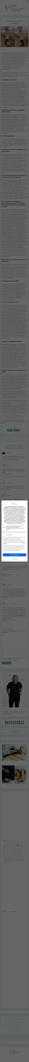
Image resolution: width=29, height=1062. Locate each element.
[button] (14, 535)
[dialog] (14, 531)
